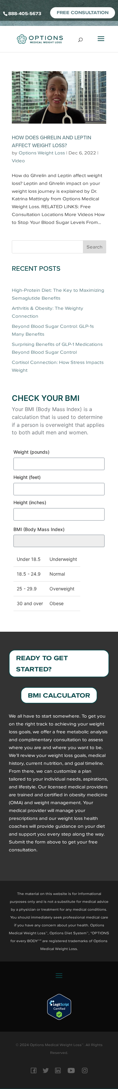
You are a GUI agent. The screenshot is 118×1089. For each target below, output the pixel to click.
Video (18, 160)
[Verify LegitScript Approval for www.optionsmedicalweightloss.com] (59, 1018)
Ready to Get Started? (42, 663)
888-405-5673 (24, 13)
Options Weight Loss (42, 152)
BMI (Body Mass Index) (39, 529)
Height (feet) (27, 477)
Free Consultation (82, 12)
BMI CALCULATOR (59, 695)
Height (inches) (29, 502)
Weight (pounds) (31, 452)
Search (95, 247)
